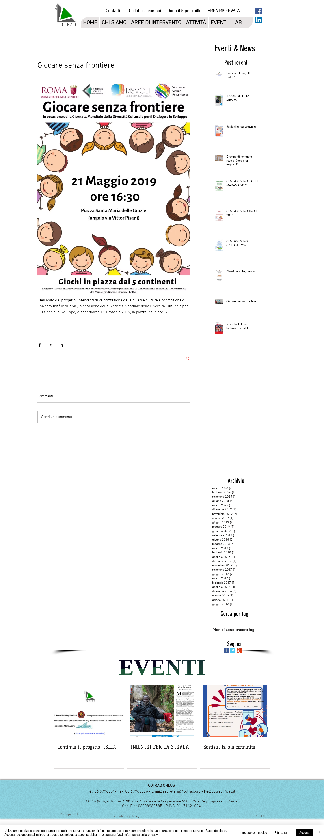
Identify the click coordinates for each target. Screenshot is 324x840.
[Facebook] (258, 11)
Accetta (304, 832)
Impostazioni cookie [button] (253, 832)
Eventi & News (235, 48)
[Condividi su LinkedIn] (61, 345)
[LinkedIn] (258, 20)
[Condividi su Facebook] (39, 345)
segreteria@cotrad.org (182, 791)
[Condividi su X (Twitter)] (50, 345)
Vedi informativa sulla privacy (137, 834)
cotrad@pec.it (223, 791)
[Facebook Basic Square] (226, 650)
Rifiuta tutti (281, 832)
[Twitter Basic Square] (232, 650)
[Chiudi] (318, 832)
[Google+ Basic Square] (239, 650)
